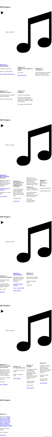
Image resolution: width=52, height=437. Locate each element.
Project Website (4, 384)
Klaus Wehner (4, 423)
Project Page (3, 435)
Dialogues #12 (3, 64)
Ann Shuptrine (6, 422)
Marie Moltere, (3, 419)
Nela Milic (7, 418)
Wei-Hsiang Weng (6, 425)
